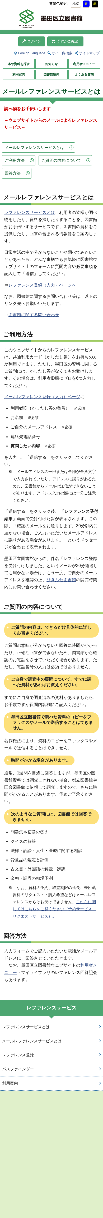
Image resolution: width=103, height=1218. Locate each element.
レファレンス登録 (18, 1055)
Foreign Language (31, 53)
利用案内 (18, 74)
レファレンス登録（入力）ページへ (42, 285)
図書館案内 (51, 74)
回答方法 (13, 173)
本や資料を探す (19, 64)
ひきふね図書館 (61, 580)
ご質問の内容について (61, 160)
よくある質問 (84, 74)
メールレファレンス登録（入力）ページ (42, 397)
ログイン (34, 41)
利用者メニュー (84, 64)
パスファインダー (18, 1069)
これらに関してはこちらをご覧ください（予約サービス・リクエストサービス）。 (54, 908)
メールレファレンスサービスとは (34, 147)
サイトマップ (89, 53)
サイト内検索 (62, 53)
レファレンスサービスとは (29, 212)
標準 (75, 4)
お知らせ (51, 64)
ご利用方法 (15, 160)
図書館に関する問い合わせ (33, 314)
